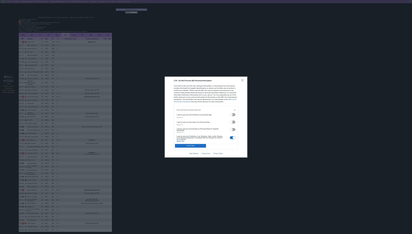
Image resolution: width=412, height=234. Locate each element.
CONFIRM (191, 146)
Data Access (206, 153)
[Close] (243, 81)
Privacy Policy (218, 153)
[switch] (232, 114)
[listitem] (206, 110)
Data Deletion (193, 153)
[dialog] (206, 117)
